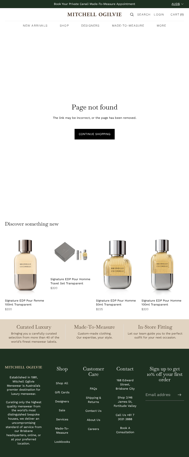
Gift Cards (62, 392)
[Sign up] (179, 394)
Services (62, 419)
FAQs (93, 388)
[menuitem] (161, 25)
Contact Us (93, 410)
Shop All (62, 383)
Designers (62, 401)
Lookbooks (62, 441)
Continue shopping (94, 134)
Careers (93, 429)
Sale (62, 410)
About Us (93, 420)
